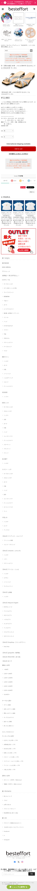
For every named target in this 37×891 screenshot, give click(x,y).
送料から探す (6, 775)
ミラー (5, 559)
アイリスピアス (8, 611)
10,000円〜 (7, 694)
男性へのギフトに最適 (9, 713)
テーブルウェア (8, 346)
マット (5, 511)
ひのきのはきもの (8, 325)
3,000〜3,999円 (8, 682)
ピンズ (5, 525)
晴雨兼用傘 (6, 296)
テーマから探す (6, 700)
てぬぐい (6, 300)
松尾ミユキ (5, 403)
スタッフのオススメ (8, 732)
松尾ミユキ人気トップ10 (10, 753)
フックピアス (7, 628)
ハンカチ (6, 361)
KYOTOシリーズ (8, 607)
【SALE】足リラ (7, 661)
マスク (5, 350)
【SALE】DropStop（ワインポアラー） (14, 642)
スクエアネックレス (9, 632)
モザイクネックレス (9, 636)
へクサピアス (7, 619)
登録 (31, 874)
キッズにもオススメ (9, 717)
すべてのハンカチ (8, 284)
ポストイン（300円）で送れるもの (13, 780)
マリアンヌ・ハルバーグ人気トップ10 (13, 761)
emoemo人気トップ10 (9, 748)
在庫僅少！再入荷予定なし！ (10, 275)
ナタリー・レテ (6, 469)
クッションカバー (8, 386)
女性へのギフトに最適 (9, 709)
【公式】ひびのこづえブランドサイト (14, 827)
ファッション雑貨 (8, 540)
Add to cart (18, 149)
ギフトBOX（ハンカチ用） (10, 288)
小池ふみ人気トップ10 (9, 769)
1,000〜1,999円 (8, 673)
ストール (6, 317)
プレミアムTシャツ (9, 292)
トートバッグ (7, 373)
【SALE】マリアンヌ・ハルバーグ (12, 536)
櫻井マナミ (5, 357)
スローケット (7, 444)
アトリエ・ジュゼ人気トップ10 (12, 765)
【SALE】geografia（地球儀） (11, 652)
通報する (32, 192)
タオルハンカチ (8, 411)
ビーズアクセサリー (9, 309)
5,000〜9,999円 (8, 690)
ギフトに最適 (7, 705)
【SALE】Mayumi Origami (10, 602)
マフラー (6, 330)
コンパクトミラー (8, 436)
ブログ (5, 800)
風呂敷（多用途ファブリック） (12, 313)
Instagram (7, 839)
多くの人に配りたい (9, 725)
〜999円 (6, 669)
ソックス (6, 396)
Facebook (6, 831)
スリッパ (6, 453)
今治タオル (6, 338)
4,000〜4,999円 (8, 686)
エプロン (6, 578)
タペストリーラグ (8, 507)
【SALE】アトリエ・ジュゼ (10, 569)
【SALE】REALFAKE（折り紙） (11, 657)
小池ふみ (4, 517)
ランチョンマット (8, 586)
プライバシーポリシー (10, 808)
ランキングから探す (8, 736)
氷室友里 (4, 392)
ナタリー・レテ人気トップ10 (11, 757)
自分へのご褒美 (8, 721)
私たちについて (8, 796)
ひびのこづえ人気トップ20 (11, 740)
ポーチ (5, 305)
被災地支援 (5, 263)
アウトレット (6, 271)
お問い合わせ (7, 804)
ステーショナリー (8, 342)
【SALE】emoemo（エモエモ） (12, 550)
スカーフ (6, 382)
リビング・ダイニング (9, 544)
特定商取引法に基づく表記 (11, 813)
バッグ (5, 321)
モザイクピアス (8, 615)
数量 (2, 136)
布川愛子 (4, 459)
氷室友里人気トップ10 (9, 744)
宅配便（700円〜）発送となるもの (13, 784)
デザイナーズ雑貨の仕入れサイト (12, 823)
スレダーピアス (8, 623)
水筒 (5, 419)
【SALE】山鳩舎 (7, 592)
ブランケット (7, 448)
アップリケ (6, 530)
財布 (5, 494)
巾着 (5, 369)
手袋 (5, 334)
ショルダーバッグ (8, 378)
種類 (2, 130)
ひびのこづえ (6, 280)
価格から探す (6, 665)
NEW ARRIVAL (6, 267)
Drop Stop (6, 646)
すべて (5, 180)
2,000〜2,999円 (8, 678)
